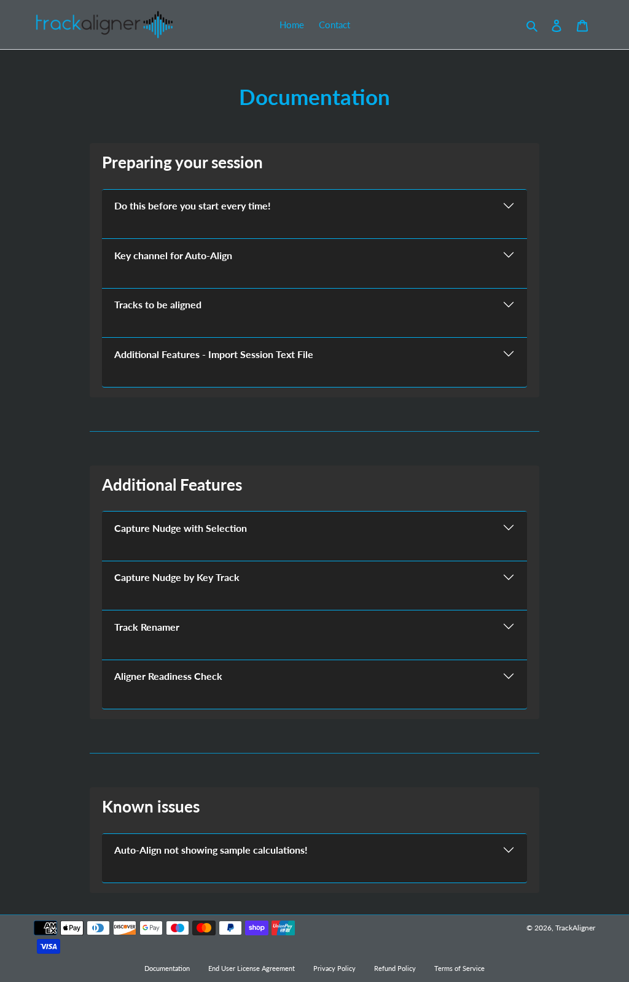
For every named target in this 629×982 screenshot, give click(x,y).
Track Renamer (146, 627)
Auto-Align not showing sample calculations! (211, 849)
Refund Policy (395, 968)
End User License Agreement (251, 968)
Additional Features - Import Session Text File (213, 354)
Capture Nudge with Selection (180, 528)
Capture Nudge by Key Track (177, 577)
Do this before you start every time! (192, 205)
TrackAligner (575, 927)
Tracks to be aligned (157, 304)
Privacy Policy (334, 968)
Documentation (167, 968)
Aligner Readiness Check (168, 676)
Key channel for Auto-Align (173, 255)
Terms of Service (459, 968)
